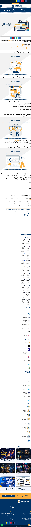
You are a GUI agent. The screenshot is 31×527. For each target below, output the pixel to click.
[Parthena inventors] (29, 401)
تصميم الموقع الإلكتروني (14, 209)
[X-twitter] (24, 1)
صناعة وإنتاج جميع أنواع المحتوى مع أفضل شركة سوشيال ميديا (22, 262)
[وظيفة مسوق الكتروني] (28, 412)
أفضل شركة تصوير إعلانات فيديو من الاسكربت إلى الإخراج (27, 294)
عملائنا (13, 502)
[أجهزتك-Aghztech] (29, 350)
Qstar (26, 342)
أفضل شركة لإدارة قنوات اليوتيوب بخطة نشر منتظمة (23, 287)
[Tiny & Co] (29, 336)
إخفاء (23, 44)
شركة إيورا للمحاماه (24, 360)
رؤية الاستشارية (25, 317)
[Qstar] (29, 343)
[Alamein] (29, 368)
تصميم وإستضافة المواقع (27, 514)
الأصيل (26, 378)
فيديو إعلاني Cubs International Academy (25, 353)
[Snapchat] (16, 1)
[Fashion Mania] (29, 390)
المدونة (13, 507)
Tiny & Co (25, 335)
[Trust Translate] (29, 311)
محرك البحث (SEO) (8, 209)
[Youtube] (23, 1)
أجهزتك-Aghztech (24, 349)
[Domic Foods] (29, 386)
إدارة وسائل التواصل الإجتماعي (26, 513)
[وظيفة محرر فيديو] (28, 416)
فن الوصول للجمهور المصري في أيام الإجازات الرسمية (27, 287)
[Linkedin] (19, 1)
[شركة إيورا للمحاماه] (29, 361)
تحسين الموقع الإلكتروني (27, 209)
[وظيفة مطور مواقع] (28, 437)
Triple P (26, 313)
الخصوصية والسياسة (11, 508)
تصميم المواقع (17, 104)
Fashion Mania (25, 389)
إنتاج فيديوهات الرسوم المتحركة (26, 518)
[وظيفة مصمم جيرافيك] (28, 433)
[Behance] (18, 1)
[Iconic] (29, 365)
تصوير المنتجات (29, 520)
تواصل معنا (12, 509)
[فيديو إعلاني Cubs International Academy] (29, 354)
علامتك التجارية (10, 40)
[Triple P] (29, 314)
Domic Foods (25, 385)
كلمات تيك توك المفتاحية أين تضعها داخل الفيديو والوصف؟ (27, 241)
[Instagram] (21, 1)
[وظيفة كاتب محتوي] (28, 420)
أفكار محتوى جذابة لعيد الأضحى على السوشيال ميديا (23, 301)
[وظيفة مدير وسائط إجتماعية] (28, 429)
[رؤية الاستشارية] (29, 318)
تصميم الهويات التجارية (28, 519)
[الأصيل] (29, 379)
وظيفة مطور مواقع (24, 436)
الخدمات (13, 503)
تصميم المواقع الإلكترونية (21, 209)
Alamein (26, 367)
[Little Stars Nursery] (29, 325)
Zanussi (26, 331)
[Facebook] (26, 1)
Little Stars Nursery (24, 324)
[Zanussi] (29, 332)
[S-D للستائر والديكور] (29, 329)
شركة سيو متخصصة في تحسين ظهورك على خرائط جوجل (27, 255)
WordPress (17, 140)
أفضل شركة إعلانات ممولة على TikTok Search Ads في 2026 (22, 281)
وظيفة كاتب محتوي (24, 419)
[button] (1, 6)
